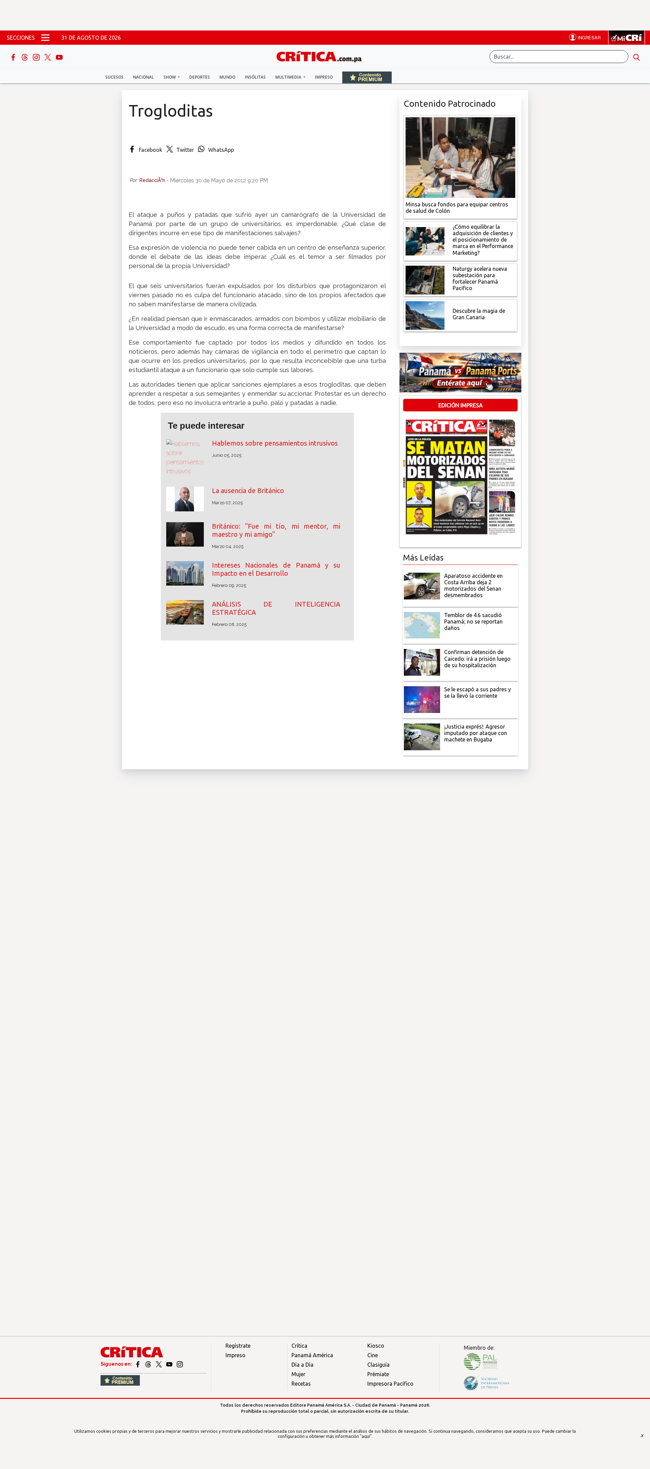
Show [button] (170, 77)
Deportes (199, 77)
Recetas (301, 1384)
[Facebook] (14, 57)
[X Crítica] (48, 57)
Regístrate (238, 1346)
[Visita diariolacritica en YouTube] (169, 1364)
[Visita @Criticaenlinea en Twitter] (148, 1364)
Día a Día (302, 1365)
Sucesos (114, 77)
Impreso (324, 77)
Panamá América (312, 1355)
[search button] (636, 56)
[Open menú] (45, 38)
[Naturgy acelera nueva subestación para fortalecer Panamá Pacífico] (425, 279)
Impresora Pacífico (390, 1384)
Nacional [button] (143, 77)
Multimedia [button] (288, 77)
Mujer (298, 1374)
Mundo (227, 77)
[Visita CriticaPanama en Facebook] (138, 1364)
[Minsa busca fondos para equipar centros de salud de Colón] (460, 157)
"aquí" (366, 1436)
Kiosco (375, 1346)
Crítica (299, 1346)
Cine (372, 1355)
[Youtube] (59, 57)
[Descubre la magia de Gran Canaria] (425, 315)
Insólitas (255, 77)
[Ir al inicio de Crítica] (322, 55)
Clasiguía (378, 1365)
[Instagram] (37, 57)
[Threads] (25, 57)
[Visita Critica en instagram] (180, 1364)
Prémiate (378, 1374)
